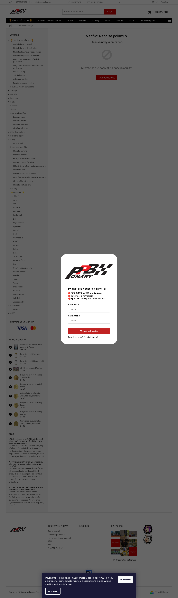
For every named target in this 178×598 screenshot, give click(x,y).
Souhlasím (125, 579)
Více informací (65, 584)
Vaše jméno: (74, 315)
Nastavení (53, 591)
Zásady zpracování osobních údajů (83, 337)
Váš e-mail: (73, 304)
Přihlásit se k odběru (89, 331)
